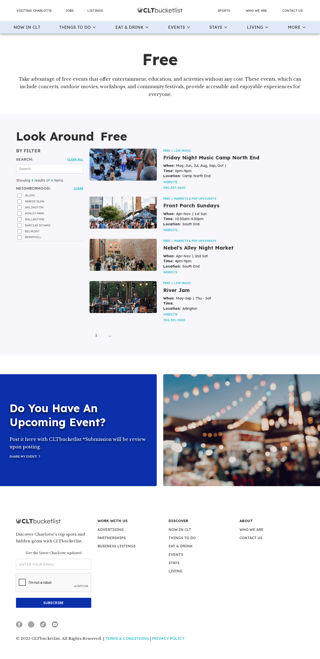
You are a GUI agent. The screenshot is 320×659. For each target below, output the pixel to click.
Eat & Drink (180, 546)
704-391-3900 (174, 320)
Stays (174, 563)
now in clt (27, 27)
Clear (78, 188)
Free (166, 150)
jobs (69, 10)
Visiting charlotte (34, 10)
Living (175, 571)
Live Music (182, 150)
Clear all (75, 159)
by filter (28, 151)
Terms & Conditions (127, 638)
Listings (95, 10)
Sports (224, 10)
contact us (292, 10)
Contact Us (251, 538)
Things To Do (182, 538)
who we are (256, 10)
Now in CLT (179, 529)
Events (175, 554)
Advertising (111, 529)
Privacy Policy (168, 638)
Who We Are (252, 529)
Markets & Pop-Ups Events (195, 198)
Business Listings (117, 546)
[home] (160, 10)
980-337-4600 (174, 188)
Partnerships (112, 538)
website (170, 182)
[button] (78, 27)
